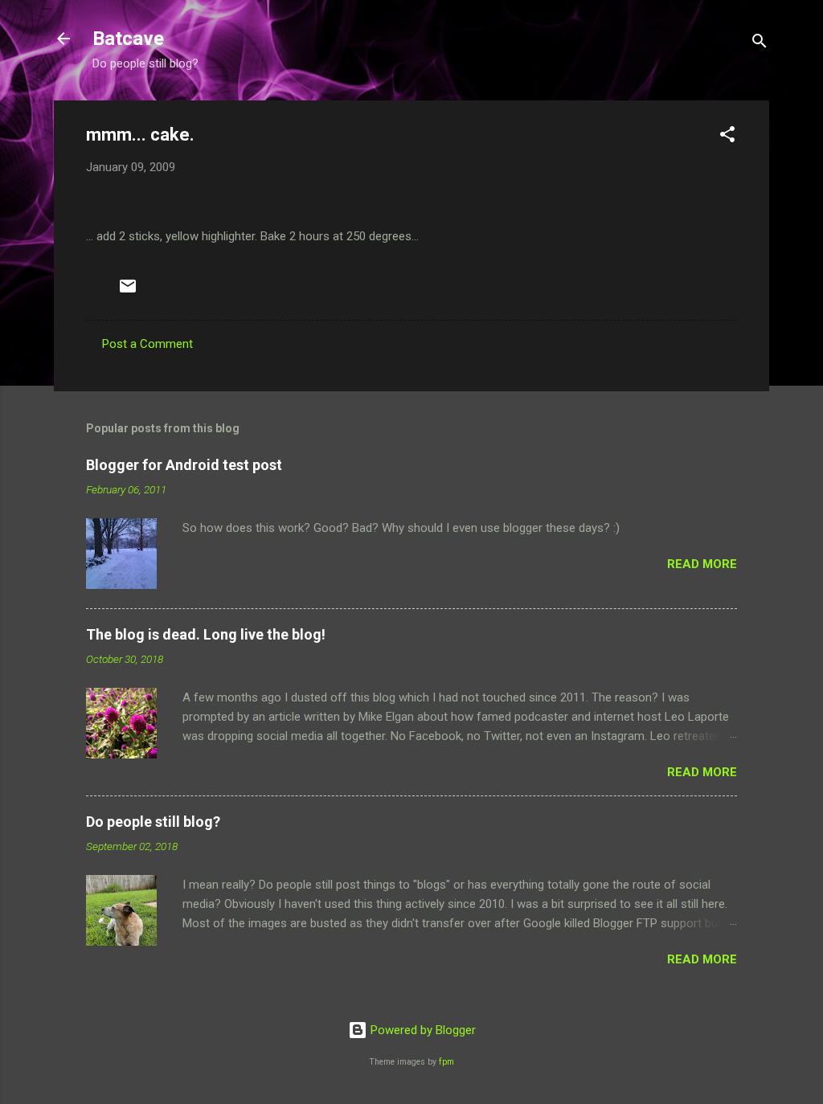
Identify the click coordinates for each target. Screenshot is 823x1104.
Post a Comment (147, 344)
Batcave (128, 38)
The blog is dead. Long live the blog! (206, 634)
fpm (446, 1062)
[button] (727, 137)
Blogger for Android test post (184, 464)
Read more (702, 564)
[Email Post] (127, 291)
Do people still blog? (153, 821)
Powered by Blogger (421, 1030)
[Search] (759, 43)
